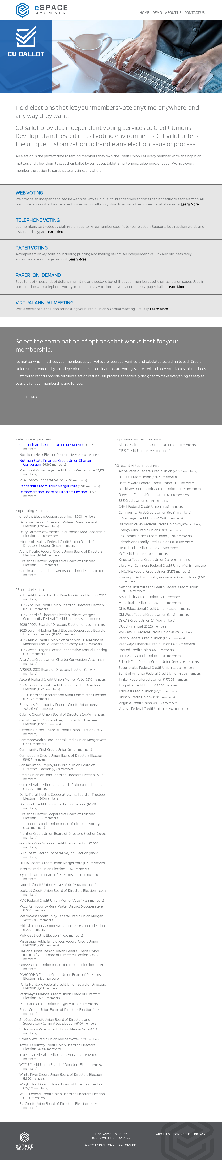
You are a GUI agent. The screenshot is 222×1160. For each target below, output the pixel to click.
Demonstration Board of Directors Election (53, 491)
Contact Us (182, 1134)
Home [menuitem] (144, 12)
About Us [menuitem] (173, 12)
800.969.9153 (100, 1138)
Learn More (190, 204)
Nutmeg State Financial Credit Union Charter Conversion (55, 462)
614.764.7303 (121, 1138)
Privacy (200, 1134)
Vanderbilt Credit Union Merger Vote (48, 486)
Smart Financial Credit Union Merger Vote (52, 444)
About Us (163, 1134)
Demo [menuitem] (157, 12)
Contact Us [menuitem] (195, 12)
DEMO (31, 397)
